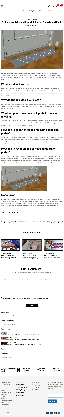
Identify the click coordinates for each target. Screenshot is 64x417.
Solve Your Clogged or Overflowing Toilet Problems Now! (24, 334)
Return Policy (20, 392)
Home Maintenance (13, 11)
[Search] (53, 6)
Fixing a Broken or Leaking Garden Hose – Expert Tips (23, 339)
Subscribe (52, 401)
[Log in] (49, 6)
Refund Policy (20, 395)
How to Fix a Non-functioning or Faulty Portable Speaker (9, 257)
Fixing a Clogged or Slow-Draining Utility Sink (30, 257)
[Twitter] (10, 212)
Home (3, 11)
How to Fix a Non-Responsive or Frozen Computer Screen (24, 344)
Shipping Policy (20, 390)
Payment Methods (21, 387)
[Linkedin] (12, 212)
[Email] (17, 212)
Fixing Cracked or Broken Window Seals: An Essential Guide (52, 257)
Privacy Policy (20, 384)
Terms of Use (20, 382)
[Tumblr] (15, 212)
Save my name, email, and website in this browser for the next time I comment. (25, 298)
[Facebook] (7, 212)
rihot (27, 25)
